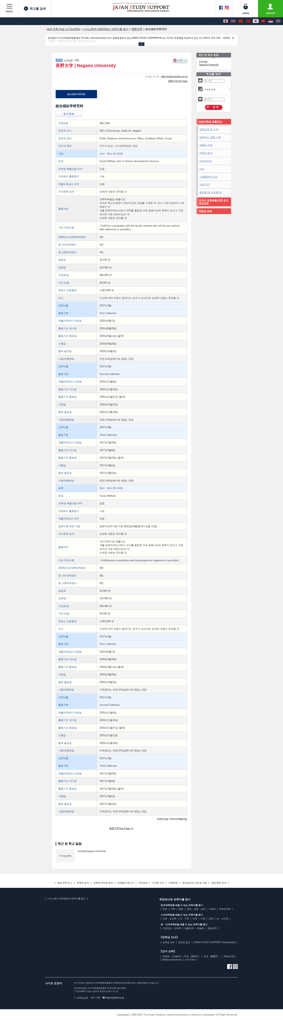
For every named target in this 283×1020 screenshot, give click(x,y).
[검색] (214, 107)
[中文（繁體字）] (248, 21)
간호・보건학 (169, 918)
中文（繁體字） (212, 956)
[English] (233, 21)
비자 (201, 168)
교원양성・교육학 (171, 928)
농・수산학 (222, 918)
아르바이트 (205, 161)
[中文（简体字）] (241, 21)
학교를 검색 (38, 8)
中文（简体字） (192, 956)
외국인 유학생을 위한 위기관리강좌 (214, 202)
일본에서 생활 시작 (210, 137)
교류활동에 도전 (208, 176)
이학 (203, 918)
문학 (164, 909)
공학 (211, 918)
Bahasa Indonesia (172, 959)
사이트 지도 (158, 883)
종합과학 (212, 928)
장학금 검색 (205, 211)
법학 (181, 909)
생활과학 (189, 928)
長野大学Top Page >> (121, 828)
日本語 (165, 956)
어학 (173, 909)
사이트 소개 (82, 997)
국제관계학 (224, 909)
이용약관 (173, 883)
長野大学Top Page (178, 81)
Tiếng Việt (229, 956)
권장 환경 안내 (218, 883)
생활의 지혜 (206, 145)
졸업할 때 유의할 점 (210, 192)
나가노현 (68, 60)
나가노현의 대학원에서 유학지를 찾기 (66, 898)
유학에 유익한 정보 (103, 883)
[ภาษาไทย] (278, 21)
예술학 (200, 928)
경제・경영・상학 (196, 909)
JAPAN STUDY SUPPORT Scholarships (214, 942)
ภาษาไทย (190, 959)
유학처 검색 (83, 883)
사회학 (212, 909)
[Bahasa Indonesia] (271, 21)
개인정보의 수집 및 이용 (194, 883)
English (177, 956)
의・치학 (184, 918)
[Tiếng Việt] (263, 21)
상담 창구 (204, 184)
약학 (195, 918)
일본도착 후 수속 (208, 129)
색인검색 (143, 883)
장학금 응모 (206, 153)
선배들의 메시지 (125, 883)
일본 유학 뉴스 (64, 883)
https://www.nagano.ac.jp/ (174, 76)
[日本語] (226, 21)
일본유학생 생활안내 (210, 121)
